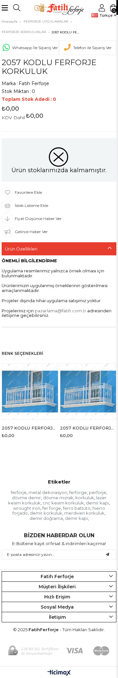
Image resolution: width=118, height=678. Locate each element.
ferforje (19, 492)
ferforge (78, 492)
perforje (97, 492)
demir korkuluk (46, 513)
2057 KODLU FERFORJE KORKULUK (30, 428)
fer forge (51, 508)
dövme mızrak (58, 497)
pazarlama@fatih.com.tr (60, 310)
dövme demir (26, 497)
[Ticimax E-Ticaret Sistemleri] (59, 673)
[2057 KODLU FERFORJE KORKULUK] (30, 392)
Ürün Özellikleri (21, 248)
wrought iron (26, 508)
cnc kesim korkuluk (63, 502)
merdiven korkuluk (84, 513)
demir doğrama (46, 518)
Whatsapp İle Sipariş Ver (35, 47)
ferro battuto (76, 508)
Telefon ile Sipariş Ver (92, 47)
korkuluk (84, 497)
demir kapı (97, 502)
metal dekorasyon (48, 492)
